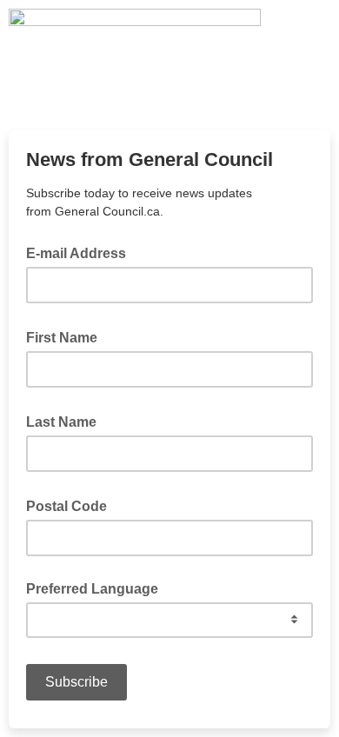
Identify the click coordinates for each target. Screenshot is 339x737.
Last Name (66, 420)
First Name (67, 336)
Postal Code (71, 505)
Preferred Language (92, 588)
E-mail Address (81, 252)
